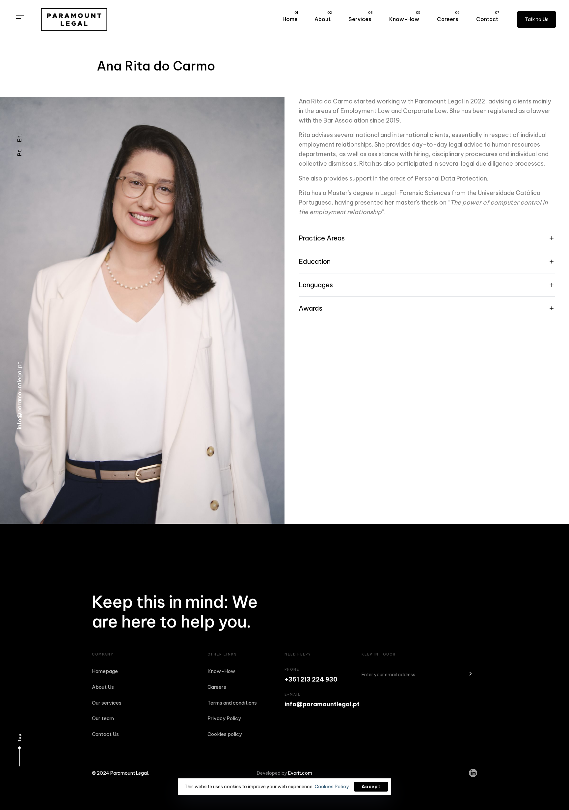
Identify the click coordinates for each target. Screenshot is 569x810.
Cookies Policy (331, 787)
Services (360, 16)
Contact (487, 16)
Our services (107, 703)
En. (19, 138)
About (323, 16)
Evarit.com (300, 773)
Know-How (404, 16)
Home (290, 16)
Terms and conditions (232, 703)
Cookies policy (224, 734)
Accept (371, 787)
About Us (103, 687)
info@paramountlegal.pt (19, 395)
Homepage (105, 671)
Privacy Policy (224, 718)
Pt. (19, 152)
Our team (103, 718)
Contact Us (105, 734)
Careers (448, 16)
